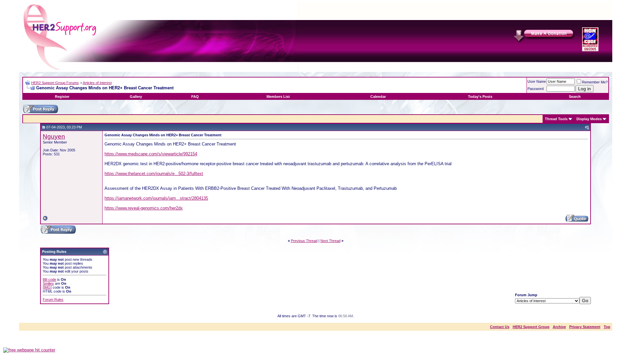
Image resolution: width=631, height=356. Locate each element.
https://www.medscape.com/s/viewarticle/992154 (151, 153)
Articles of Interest (97, 83)
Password (535, 89)
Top (607, 327)
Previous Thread (304, 241)
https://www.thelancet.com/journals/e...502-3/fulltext (154, 173)
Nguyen (54, 136)
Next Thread (330, 241)
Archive (559, 327)
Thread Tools (556, 119)
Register (62, 97)
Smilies (48, 283)
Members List (278, 97)
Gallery (136, 97)
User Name (536, 81)
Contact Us (499, 327)
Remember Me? (595, 82)
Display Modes (589, 119)
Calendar (378, 97)
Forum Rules (53, 299)
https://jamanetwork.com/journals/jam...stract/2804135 (156, 198)
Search (575, 97)
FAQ (195, 97)
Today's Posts (480, 97)
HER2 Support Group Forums (55, 83)
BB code (49, 279)
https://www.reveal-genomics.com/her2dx (144, 208)
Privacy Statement (584, 327)
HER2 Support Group (531, 327)
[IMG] (47, 287)
